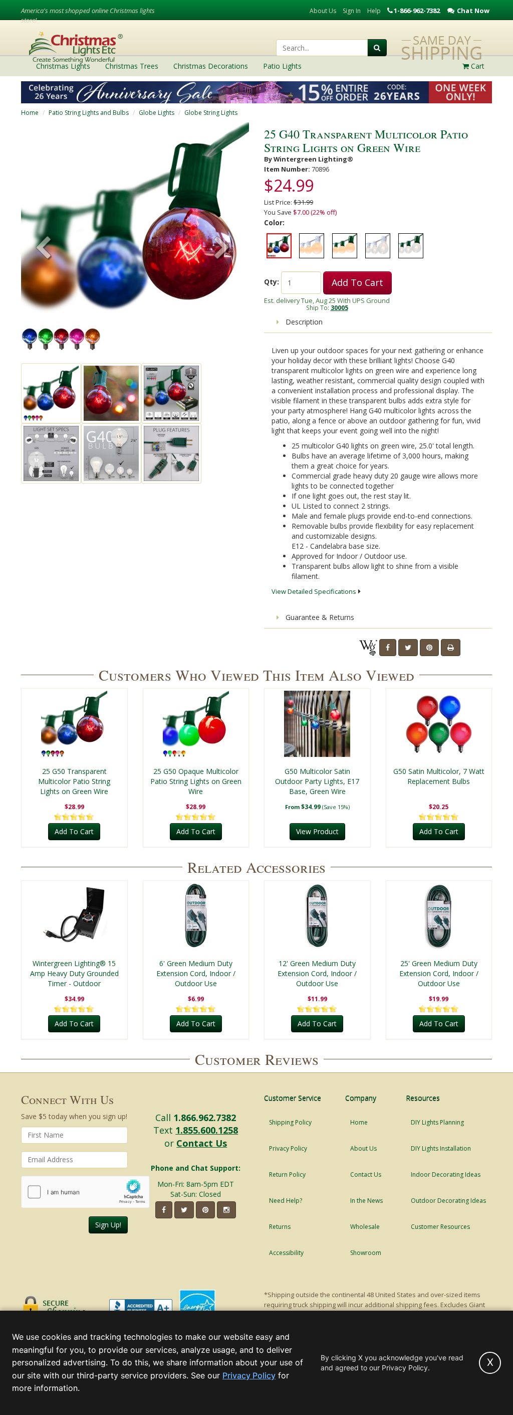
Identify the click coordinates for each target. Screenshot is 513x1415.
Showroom (365, 1252)
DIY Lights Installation (441, 1148)
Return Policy (287, 1174)
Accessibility (286, 1252)
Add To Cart (357, 282)
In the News (366, 1200)
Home (30, 112)
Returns (280, 1226)
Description (303, 322)
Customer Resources (440, 1226)
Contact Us (201, 1143)
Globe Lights (156, 112)
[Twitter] (408, 647)
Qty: (271, 281)
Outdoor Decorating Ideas (448, 1200)
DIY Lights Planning (437, 1122)
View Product (317, 831)
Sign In (352, 11)
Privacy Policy (288, 1148)
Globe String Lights (210, 112)
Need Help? (285, 1200)
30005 (339, 307)
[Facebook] (387, 647)
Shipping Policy (290, 1122)
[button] (222, 249)
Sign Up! (108, 1224)
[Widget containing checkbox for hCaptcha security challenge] (85, 1192)
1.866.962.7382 (204, 1118)
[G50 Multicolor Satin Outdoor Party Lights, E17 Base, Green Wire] (317, 724)
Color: (274, 222)
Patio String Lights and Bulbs (89, 112)
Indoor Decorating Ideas (445, 1174)
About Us (323, 11)
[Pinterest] (429, 647)
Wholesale (365, 1226)
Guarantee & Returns (319, 617)
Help (374, 11)
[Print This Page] (450, 647)
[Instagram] (226, 1209)
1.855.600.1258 (206, 1130)
